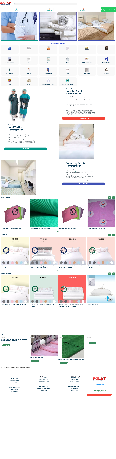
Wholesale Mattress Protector (43, 388)
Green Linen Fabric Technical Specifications (71, 359)
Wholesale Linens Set (44, 377)
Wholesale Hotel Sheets (43, 379)
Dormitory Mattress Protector (74, 386)
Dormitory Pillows (74, 388)
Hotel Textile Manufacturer (15, 128)
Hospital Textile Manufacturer (74, 92)
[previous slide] (109, 197)
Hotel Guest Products (43, 386)
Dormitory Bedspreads (74, 381)
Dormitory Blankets (75, 383)
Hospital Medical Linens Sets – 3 (97, 228)
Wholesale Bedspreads (43, 383)
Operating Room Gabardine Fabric (40, 228)
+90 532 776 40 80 (99, 388)
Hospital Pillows (14, 389)
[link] (18, 105)
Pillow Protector (93, 304)
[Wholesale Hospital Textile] (18, 105)
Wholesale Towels (43, 393)
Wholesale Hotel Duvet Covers (44, 381)
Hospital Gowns (14, 385)
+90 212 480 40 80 (99, 384)
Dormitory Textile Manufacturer (75, 164)
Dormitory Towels (74, 392)
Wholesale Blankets (43, 384)
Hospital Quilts (14, 391)
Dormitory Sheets (74, 379)
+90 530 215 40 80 (99, 386)
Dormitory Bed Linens (75, 377)
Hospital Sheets (14, 378)
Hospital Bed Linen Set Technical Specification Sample (99, 339)
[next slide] (113, 197)
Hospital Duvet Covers (14, 384)
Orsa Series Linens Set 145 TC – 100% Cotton (14, 304)
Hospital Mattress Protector (14, 387)
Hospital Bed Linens (14, 376)
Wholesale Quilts (43, 392)
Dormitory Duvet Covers (75, 384)
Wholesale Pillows (43, 390)
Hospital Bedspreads (14, 380)
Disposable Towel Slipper (43, 395)
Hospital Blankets (14, 382)
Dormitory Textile (74, 390)
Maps (99, 391)
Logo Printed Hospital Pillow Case (12, 228)
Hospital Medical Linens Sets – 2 (68, 228)
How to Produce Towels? (37, 357)
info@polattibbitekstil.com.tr (99, 390)
